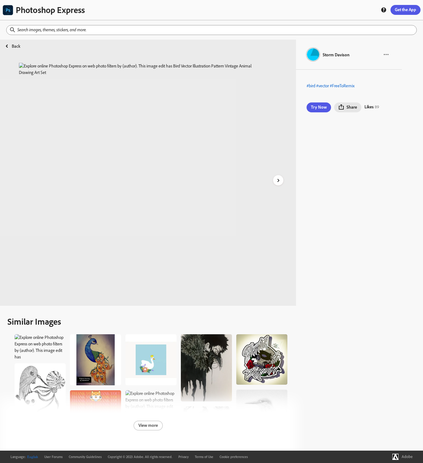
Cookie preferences (234, 457)
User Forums (53, 457)
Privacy (183, 457)
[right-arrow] (278, 180)
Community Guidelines (85, 457)
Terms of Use (204, 457)
